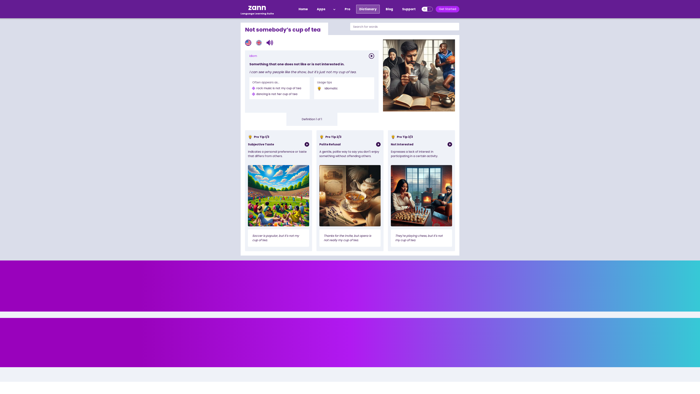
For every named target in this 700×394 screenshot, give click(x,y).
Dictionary (368, 9)
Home (303, 9)
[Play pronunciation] (371, 56)
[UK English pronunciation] (259, 43)
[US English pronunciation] (248, 43)
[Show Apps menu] (334, 9)
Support (409, 9)
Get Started (447, 9)
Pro (347, 9)
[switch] (427, 9)
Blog (389, 9)
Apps (321, 9)
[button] (270, 42)
